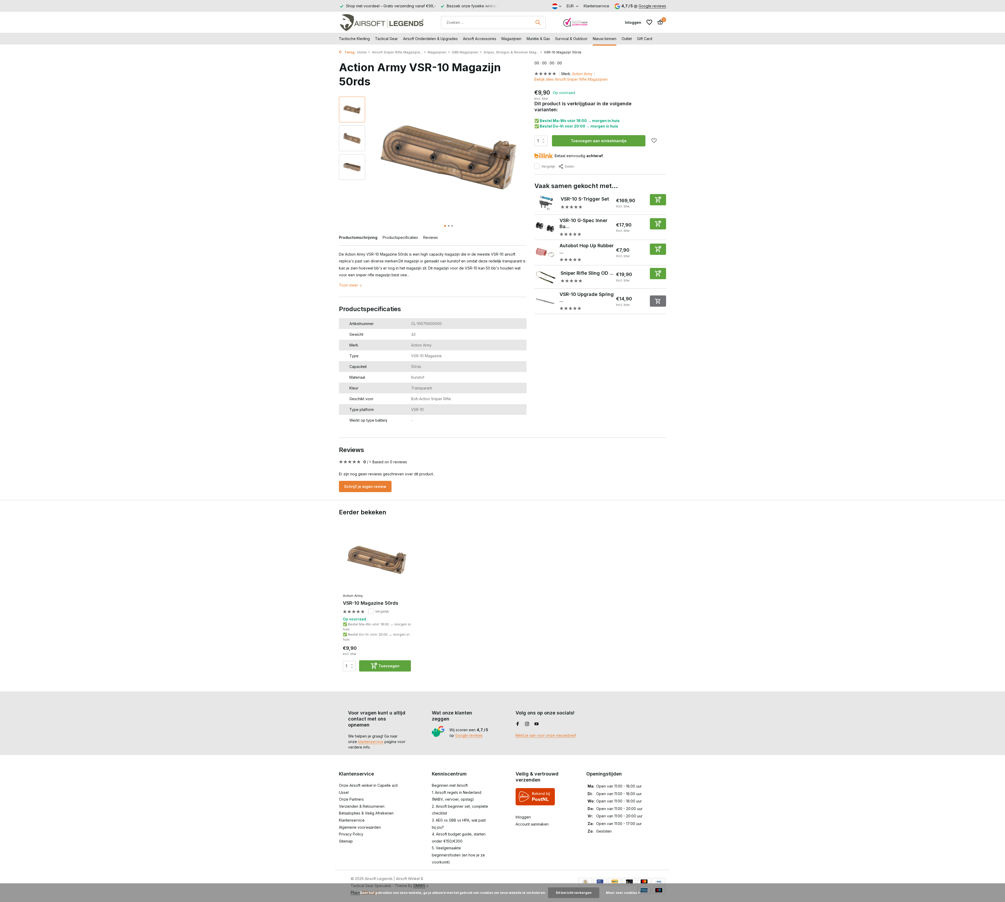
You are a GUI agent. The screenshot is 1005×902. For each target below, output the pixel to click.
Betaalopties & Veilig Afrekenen (366, 813)
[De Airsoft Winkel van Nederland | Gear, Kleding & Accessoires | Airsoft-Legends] (381, 22)
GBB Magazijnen (465, 52)
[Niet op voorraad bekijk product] (658, 301)
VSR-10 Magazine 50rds (370, 603)
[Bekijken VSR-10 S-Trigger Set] (545, 203)
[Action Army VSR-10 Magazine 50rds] (377, 559)
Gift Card (644, 38)
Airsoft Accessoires (479, 38)
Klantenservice (596, 6)
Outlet (627, 38)
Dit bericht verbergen (573, 893)
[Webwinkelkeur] (575, 22)
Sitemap (346, 841)
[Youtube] (536, 724)
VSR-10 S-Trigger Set (585, 199)
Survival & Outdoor (571, 38)
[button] (445, 226)
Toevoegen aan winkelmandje (599, 141)
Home (362, 52)
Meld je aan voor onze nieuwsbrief (546, 735)
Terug (349, 52)
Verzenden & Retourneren (361, 806)
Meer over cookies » (623, 893)
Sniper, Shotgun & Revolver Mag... (511, 52)
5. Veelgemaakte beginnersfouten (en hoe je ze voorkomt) (458, 855)
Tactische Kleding (354, 38)
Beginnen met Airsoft (450, 785)
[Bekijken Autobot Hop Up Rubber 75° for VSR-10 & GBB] (545, 252)
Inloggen (523, 817)
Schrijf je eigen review (365, 486)
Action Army (582, 74)
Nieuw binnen (604, 38)
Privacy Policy (351, 834)
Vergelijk (548, 166)
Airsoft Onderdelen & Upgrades (430, 38)
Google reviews (652, 6)
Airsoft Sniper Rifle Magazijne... (397, 52)
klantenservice (370, 741)
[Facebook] (518, 724)
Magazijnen (511, 38)
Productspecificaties (400, 237)
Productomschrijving (358, 237)
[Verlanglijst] (649, 22)
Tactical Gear (386, 38)
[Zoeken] (538, 22)
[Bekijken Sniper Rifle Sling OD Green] (545, 277)
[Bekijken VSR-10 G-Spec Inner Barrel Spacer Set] (545, 227)
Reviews (430, 237)
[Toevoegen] (658, 199)
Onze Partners (351, 799)
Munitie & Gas (538, 38)
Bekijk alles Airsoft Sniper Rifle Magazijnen (571, 79)
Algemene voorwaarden (360, 827)
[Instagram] (527, 724)
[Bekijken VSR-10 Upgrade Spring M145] (545, 301)
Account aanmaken (532, 824)
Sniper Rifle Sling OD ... (587, 273)
